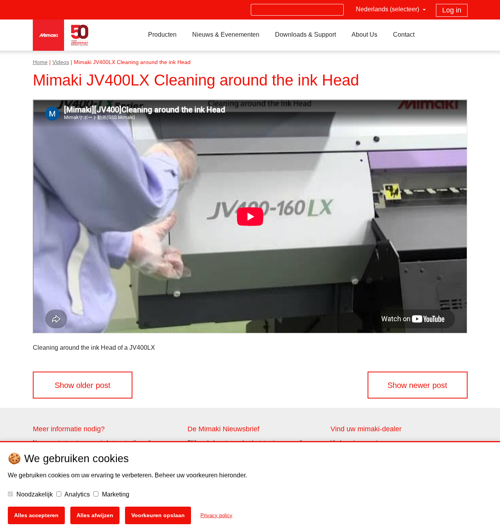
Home (40, 62)
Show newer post (417, 385)
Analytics (76, 494)
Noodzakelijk (34, 494)
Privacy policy (216, 515)
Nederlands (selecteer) (388, 9)
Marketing (114, 494)
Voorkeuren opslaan (158, 515)
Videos (60, 62)
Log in (451, 10)
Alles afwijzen (95, 515)
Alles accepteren (36, 515)
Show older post (83, 385)
